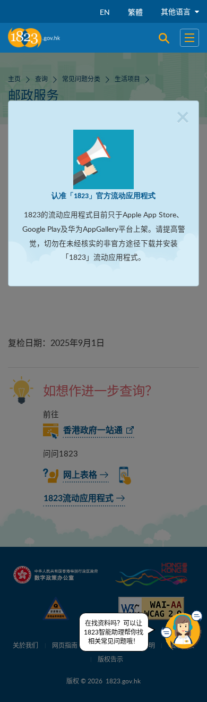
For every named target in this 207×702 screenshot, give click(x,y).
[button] (181, 630)
